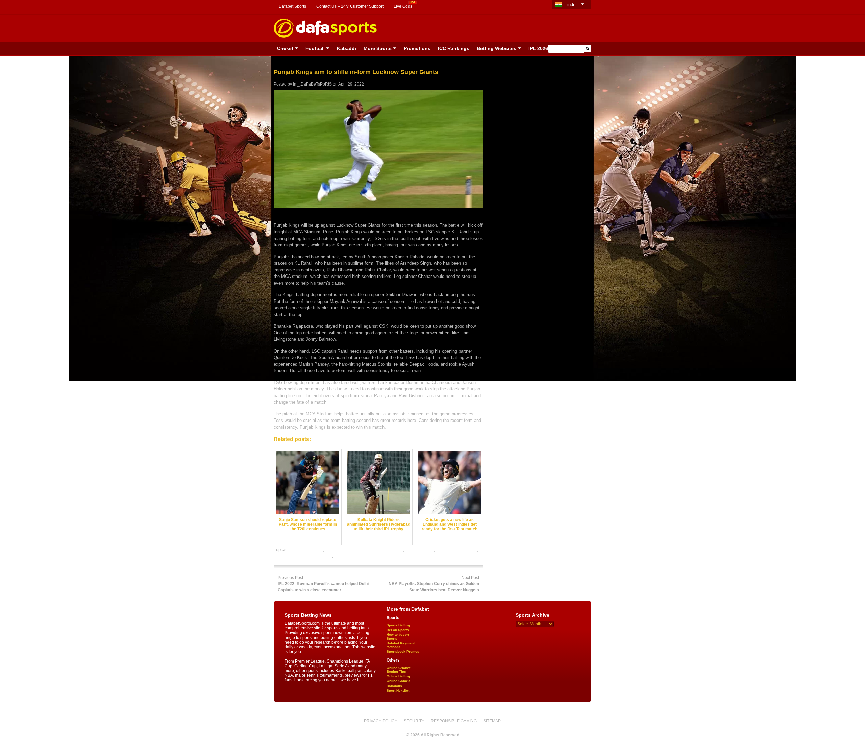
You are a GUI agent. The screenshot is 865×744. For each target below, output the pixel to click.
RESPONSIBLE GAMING (454, 721)
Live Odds (403, 6)
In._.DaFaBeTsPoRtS (312, 84)
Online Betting (398, 676)
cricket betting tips (385, 549)
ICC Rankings (453, 48)
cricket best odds (306, 549)
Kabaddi (346, 48)
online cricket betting (457, 549)
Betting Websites (496, 48)
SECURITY (414, 721)
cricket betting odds (345, 549)
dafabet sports (420, 549)
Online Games (398, 681)
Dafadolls (394, 686)
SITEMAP (492, 721)
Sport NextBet (398, 690)
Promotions (417, 48)
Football (315, 48)
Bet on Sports (398, 630)
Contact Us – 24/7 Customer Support (350, 6)
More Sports (378, 48)
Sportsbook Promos (403, 651)
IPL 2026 (538, 48)
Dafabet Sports (292, 6)
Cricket (285, 48)
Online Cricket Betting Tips (398, 669)
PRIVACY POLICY (380, 721)
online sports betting (354, 556)
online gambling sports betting (303, 556)
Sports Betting (398, 625)
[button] (587, 48)
